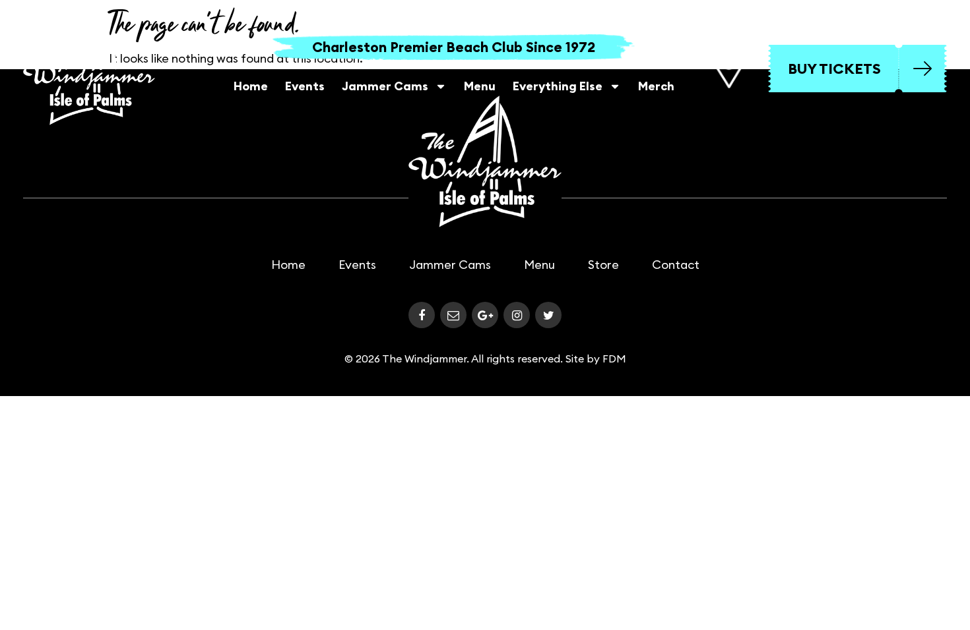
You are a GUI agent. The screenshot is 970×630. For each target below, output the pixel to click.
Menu (480, 86)
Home (251, 86)
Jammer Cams (385, 86)
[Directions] (728, 68)
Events (305, 86)
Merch (656, 86)
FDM (614, 358)
